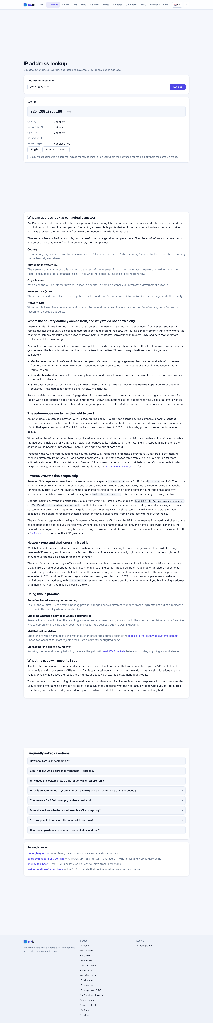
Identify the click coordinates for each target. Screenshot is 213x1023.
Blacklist (94, 4)
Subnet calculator (55, 149)
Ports (106, 4)
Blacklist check (88, 965)
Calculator (131, 4)
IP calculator (87, 980)
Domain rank (87, 1000)
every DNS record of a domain (45, 858)
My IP (41, 4)
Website (117, 4)
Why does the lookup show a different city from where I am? (67, 780)
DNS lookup (37, 533)
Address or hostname (40, 80)
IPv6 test (85, 1010)
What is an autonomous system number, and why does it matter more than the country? (84, 790)
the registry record (38, 853)
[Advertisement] (106, 35)
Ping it (34, 149)
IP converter (87, 985)
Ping (75, 4)
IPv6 (165, 4)
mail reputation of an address (45, 869)
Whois (65, 4)
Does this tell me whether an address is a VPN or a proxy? (65, 810)
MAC (143, 4)
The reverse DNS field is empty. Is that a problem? (60, 800)
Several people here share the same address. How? (61, 820)
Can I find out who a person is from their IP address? (62, 770)
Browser (155, 4)
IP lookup (53, 4)
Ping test (85, 955)
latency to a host (37, 863)
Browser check (88, 1005)
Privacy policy (144, 945)
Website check (88, 975)
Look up (178, 86)
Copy (68, 111)
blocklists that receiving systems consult (153, 635)
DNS (83, 4)
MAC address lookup (91, 995)
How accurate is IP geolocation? (50, 760)
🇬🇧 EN (177, 4)
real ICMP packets (114, 651)
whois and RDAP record (119, 466)
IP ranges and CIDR (90, 990)
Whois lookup (87, 950)
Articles (84, 1015)
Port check (86, 970)
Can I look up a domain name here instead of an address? (65, 830)
